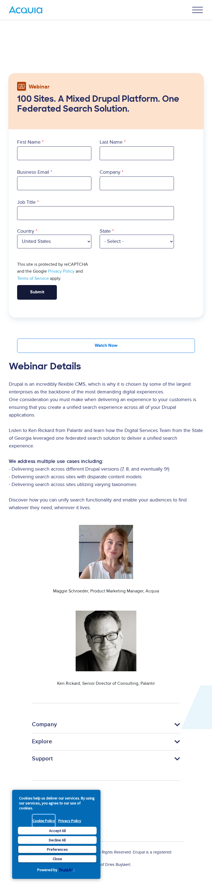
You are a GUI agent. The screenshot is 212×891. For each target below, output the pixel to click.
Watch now (106, 345)
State (105, 231)
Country (25, 231)
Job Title (26, 202)
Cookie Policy (44, 820)
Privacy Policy (69, 820)
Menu (197, 9)
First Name (29, 142)
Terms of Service (33, 278)
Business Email (33, 172)
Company (110, 172)
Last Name (111, 142)
